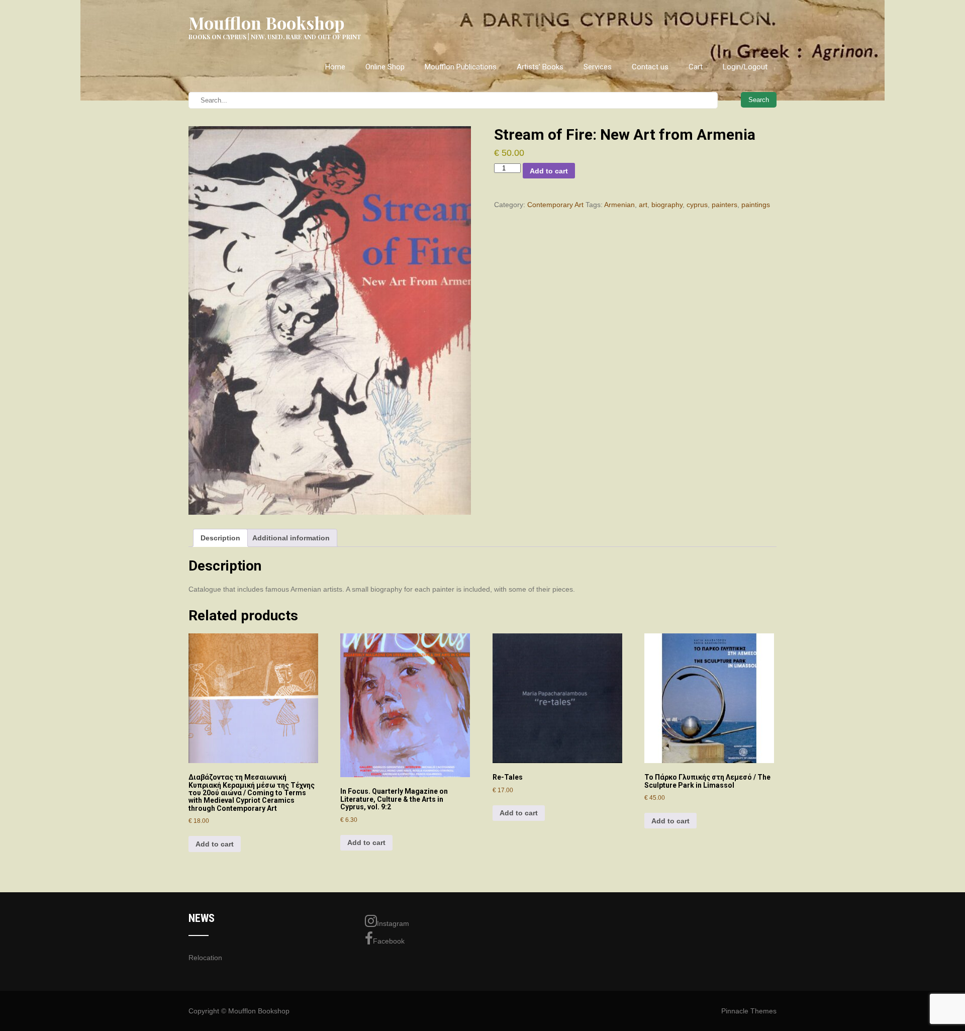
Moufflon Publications (461, 66)
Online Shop (385, 66)
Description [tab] (220, 538)
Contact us (650, 66)
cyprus (697, 205)
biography (667, 205)
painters (724, 205)
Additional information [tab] (291, 538)
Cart (696, 66)
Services (598, 66)
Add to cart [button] (215, 844)
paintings (755, 205)
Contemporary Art (555, 205)
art (643, 205)
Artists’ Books (540, 66)
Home (335, 66)
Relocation (205, 958)
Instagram (393, 923)
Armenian (619, 205)
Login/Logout (745, 66)
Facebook (389, 941)
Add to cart (549, 171)
